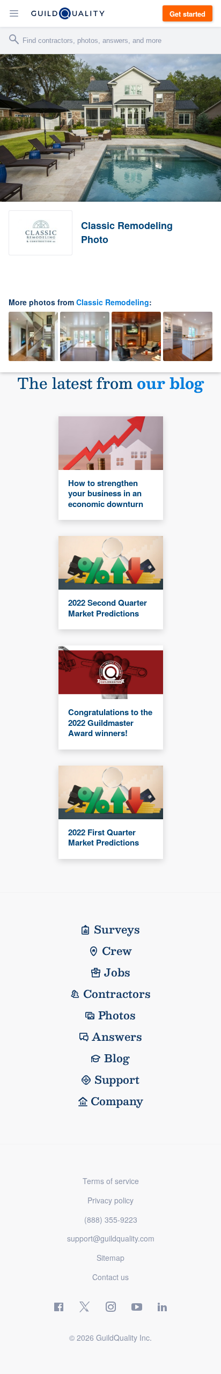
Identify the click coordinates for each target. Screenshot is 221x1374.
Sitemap (110, 1257)
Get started (187, 14)
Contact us (110, 1277)
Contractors (117, 993)
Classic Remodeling (112, 302)
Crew (117, 950)
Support (116, 1079)
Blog (117, 1058)
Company (117, 1101)
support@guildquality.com (110, 1238)
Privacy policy (110, 1200)
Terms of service (111, 1180)
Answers (117, 1036)
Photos (117, 1015)
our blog (170, 382)
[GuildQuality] (68, 13)
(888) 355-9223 (110, 1219)
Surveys (117, 929)
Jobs (117, 972)
